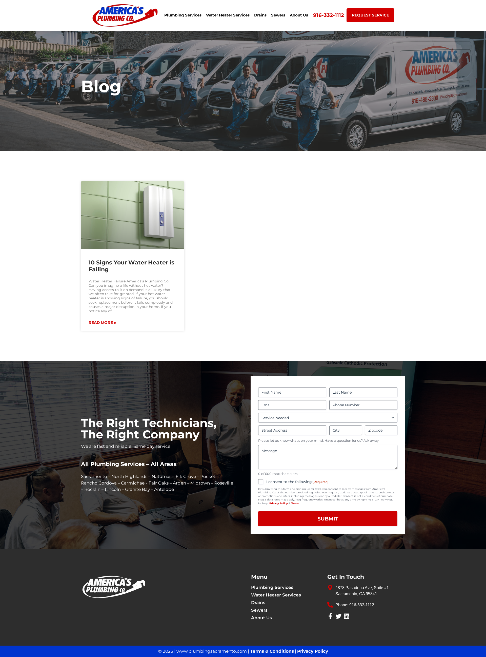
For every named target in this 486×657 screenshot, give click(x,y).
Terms (295, 503)
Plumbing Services (182, 15)
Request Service (370, 15)
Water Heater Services (228, 15)
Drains (260, 15)
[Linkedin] (346, 616)
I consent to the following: (297, 481)
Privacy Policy (278, 503)
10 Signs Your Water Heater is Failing (131, 266)
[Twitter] (338, 616)
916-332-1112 (328, 15)
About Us (299, 15)
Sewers (278, 15)
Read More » (102, 322)
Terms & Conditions (272, 651)
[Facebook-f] (330, 616)
